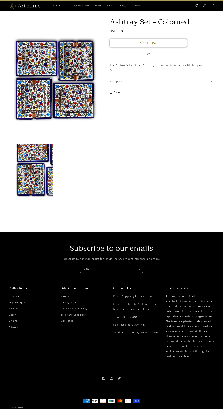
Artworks (138, 5)
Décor (12, 314)
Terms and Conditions (73, 314)
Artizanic (21, 407)
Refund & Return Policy (74, 308)
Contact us (67, 321)
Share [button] (117, 92)
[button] (59, 5)
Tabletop (13, 308)
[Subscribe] (139, 269)
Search (65, 296)
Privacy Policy (68, 302)
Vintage (13, 321)
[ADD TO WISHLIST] (148, 54)
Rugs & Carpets (17, 302)
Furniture (58, 5)
